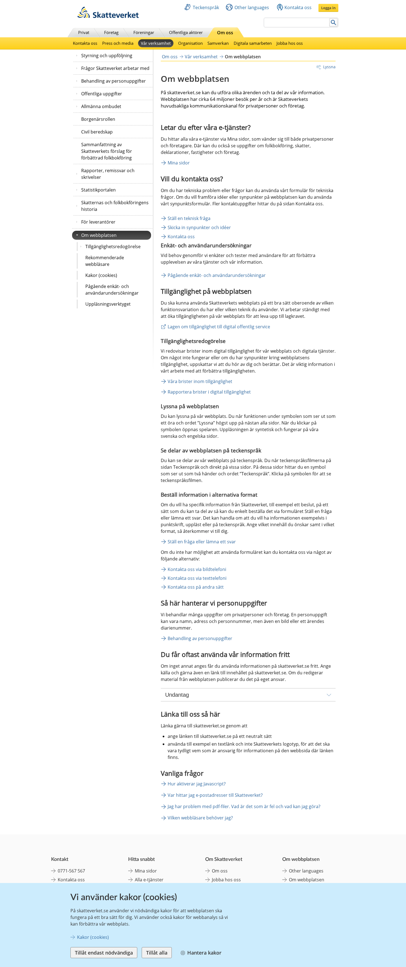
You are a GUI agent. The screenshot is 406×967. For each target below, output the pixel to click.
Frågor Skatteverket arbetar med (115, 68)
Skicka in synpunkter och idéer (199, 227)
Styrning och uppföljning (106, 56)
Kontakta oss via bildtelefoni (197, 569)
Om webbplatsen (99, 235)
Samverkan (218, 43)
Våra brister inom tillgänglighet (200, 381)
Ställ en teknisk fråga (189, 218)
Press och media (117, 43)
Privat (83, 32)
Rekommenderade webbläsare (104, 261)
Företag (111, 32)
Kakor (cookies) (101, 275)
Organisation (190, 43)
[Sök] (333, 22)
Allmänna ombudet (101, 106)
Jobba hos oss (289, 43)
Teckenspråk (206, 7)
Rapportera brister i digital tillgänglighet (209, 392)
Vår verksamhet (156, 43)
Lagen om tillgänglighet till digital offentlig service (219, 327)
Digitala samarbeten (253, 43)
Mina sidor (179, 163)
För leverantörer (98, 222)
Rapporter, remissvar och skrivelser (108, 173)
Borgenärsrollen (98, 119)
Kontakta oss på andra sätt (196, 587)
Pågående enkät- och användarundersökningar (112, 289)
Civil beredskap (97, 132)
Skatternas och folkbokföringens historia (115, 206)
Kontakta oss (298, 7)
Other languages (251, 7)
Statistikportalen (98, 190)
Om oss (225, 33)
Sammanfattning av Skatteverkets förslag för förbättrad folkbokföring (106, 151)
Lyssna (329, 66)
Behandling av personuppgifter (113, 81)
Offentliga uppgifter (101, 94)
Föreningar (143, 32)
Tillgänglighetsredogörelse (113, 246)
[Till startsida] (108, 16)
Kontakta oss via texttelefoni (197, 578)
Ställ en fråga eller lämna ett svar (202, 542)
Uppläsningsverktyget (108, 304)
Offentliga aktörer (186, 32)
